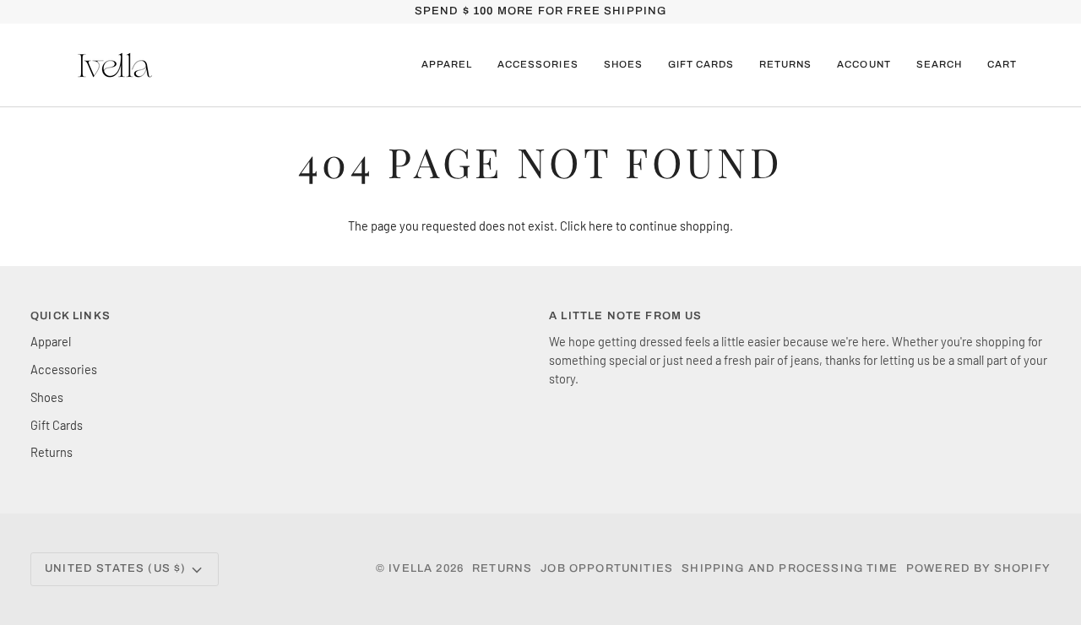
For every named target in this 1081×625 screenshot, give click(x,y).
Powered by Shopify (978, 568)
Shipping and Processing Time (790, 568)
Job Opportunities (606, 568)
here (601, 225)
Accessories (63, 369)
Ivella (410, 568)
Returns (51, 451)
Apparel (50, 341)
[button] (447, 65)
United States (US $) (115, 568)
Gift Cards (56, 424)
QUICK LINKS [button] (70, 316)
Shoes (46, 397)
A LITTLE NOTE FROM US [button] (626, 316)
